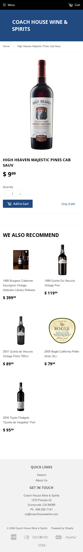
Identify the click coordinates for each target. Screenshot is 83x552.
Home (6, 46)
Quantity (8, 187)
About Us (41, 480)
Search (41, 475)
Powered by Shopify (62, 528)
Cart (77, 5)
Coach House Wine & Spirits (40, 25)
